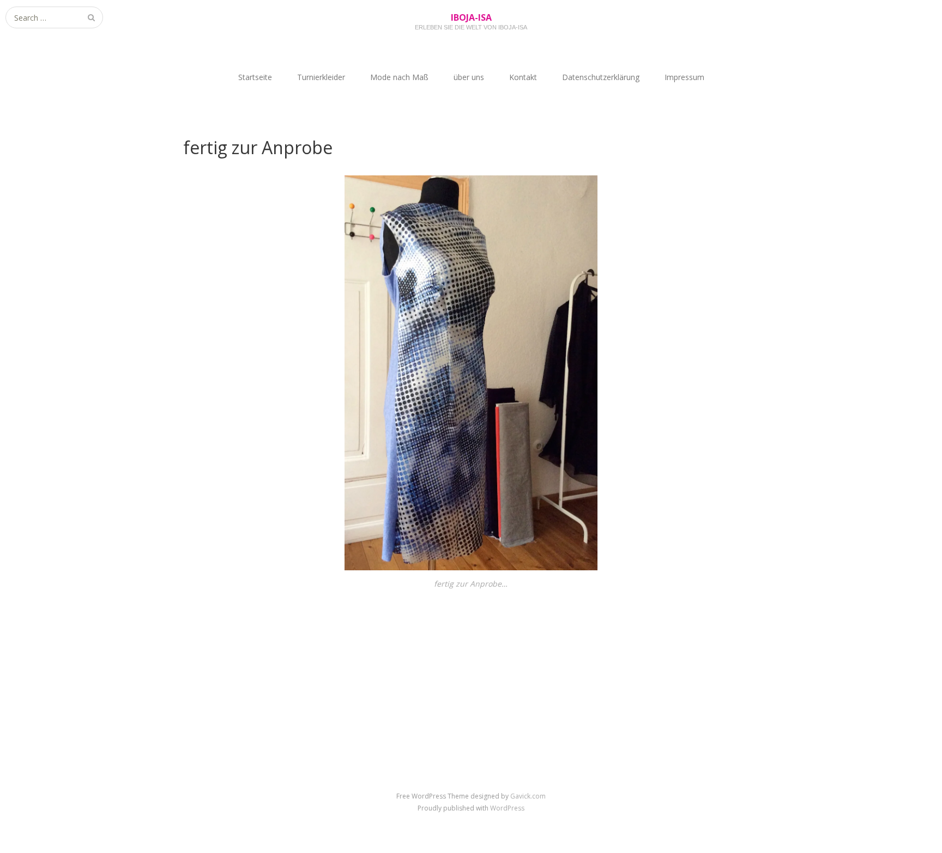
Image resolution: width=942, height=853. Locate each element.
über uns (469, 77)
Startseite (255, 77)
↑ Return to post (471, 658)
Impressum (684, 77)
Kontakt (523, 77)
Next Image (735, 641)
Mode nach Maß (399, 77)
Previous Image (213, 641)
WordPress (507, 808)
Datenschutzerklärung (600, 77)
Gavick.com (528, 796)
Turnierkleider (321, 77)
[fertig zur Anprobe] (471, 567)
